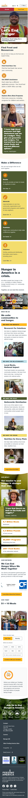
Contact (5, 732)
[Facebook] (3, 796)
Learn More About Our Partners (11, 601)
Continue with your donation (13, 666)
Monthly (17, 645)
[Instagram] (7, 796)
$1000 (6, 653)
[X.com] (15, 796)
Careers (5, 743)
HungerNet (6, 757)
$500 (12, 653)
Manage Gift (6, 748)
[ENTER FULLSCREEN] (25, 307)
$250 (19, 653)
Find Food (20, 9)
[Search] (16, 5)
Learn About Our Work (12, 475)
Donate (7, 9)
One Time (7, 645)
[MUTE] (12, 307)
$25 (19, 657)
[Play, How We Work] (1, 307)
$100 (6, 657)
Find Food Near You (9, 64)
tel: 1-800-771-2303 (8, 739)
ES (13, 5)
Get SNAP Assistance (10, 78)
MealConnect (6, 761)
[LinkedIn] (11, 796)
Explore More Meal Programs (12, 94)
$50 (13, 657)
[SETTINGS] (23, 307)
